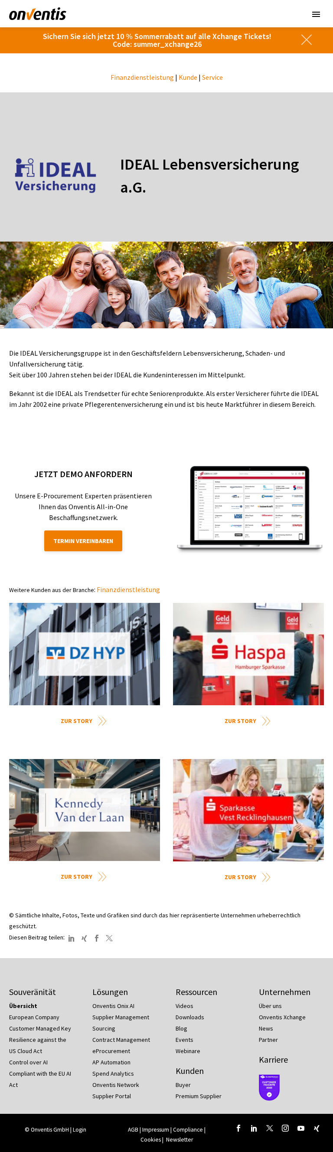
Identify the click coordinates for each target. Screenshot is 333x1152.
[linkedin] (254, 1128)
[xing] (316, 1128)
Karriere (273, 1059)
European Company (34, 1017)
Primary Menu (316, 14)
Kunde (188, 77)
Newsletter (179, 1139)
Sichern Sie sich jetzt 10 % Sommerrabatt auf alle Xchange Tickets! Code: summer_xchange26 (157, 40)
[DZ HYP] (84, 654)
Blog (181, 1028)
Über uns (270, 1006)
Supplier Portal (111, 1096)
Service (212, 77)
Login (79, 1129)
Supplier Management (120, 1017)
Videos (184, 1006)
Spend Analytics (113, 1073)
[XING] (84, 938)
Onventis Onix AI (113, 1006)
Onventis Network (115, 1085)
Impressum (156, 1129)
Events (184, 1040)
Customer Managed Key (40, 1028)
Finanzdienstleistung (142, 77)
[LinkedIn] (71, 938)
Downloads (190, 1017)
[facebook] (238, 1128)
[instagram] (285, 1128)
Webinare (188, 1051)
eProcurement (111, 1051)
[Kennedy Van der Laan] (84, 810)
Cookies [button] (150, 1139)
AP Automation (111, 1062)
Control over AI (28, 1062)
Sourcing (103, 1028)
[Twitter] (109, 938)
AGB (133, 1129)
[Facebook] (96, 938)
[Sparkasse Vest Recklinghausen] (248, 810)
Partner (268, 1040)
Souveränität (32, 991)
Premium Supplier (199, 1096)
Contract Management (121, 1040)
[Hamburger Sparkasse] (248, 654)
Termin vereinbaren (83, 541)
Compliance (188, 1129)
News (266, 1028)
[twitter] (269, 1128)
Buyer (183, 1085)
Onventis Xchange (282, 1017)
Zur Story (76, 721)
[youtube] (300, 1128)
